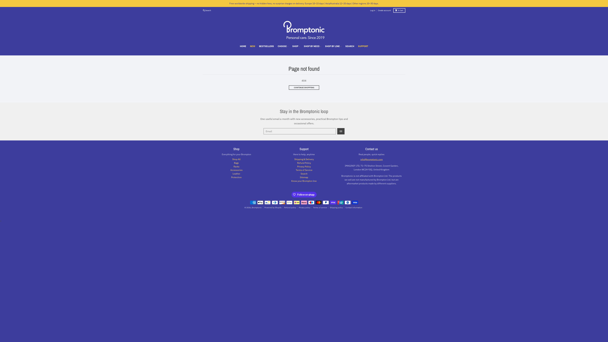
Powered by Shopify (273, 207)
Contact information (353, 207)
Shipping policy (336, 207)
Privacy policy (304, 207)
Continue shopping (304, 87)
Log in (372, 10)
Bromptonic (257, 207)
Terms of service (320, 207)
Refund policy (290, 207)
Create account (384, 10)
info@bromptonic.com (371, 159)
